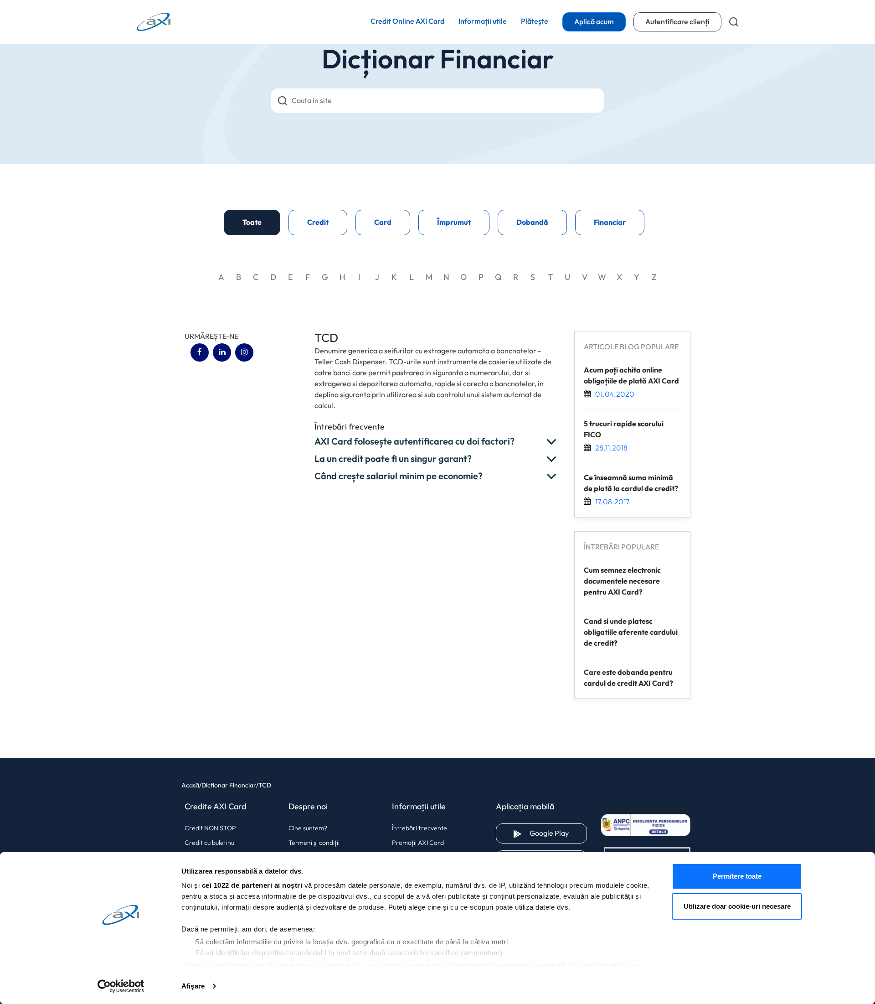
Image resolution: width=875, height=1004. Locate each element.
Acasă (190, 785)
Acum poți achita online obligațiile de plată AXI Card (631, 375)
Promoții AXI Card (418, 842)
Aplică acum (594, 22)
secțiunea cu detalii (532, 965)
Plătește (534, 21)
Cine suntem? (307, 828)
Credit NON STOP (210, 828)
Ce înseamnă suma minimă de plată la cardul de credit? (631, 483)
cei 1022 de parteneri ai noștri (252, 885)
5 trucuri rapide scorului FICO (624, 429)
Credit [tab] (318, 222)
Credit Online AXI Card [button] (407, 21)
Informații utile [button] (482, 21)
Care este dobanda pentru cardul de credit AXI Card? (628, 678)
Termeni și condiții (314, 842)
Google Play (558, 833)
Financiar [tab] (610, 222)
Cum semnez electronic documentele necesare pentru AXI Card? (622, 581)
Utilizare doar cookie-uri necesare (737, 906)
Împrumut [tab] (454, 222)
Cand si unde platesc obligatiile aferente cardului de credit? (631, 632)
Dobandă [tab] (532, 222)
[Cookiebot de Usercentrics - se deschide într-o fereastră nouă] (121, 986)
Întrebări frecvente (419, 828)
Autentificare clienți (683, 21)
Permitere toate (737, 876)
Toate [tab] (252, 222)
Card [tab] (382, 222)
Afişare (193, 986)
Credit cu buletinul (210, 842)
